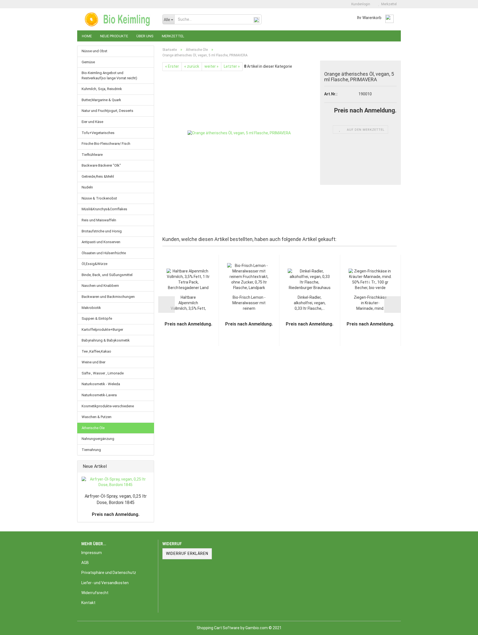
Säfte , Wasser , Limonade (103, 373)
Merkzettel (388, 4)
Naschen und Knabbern (100, 286)
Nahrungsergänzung (98, 439)
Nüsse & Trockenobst (99, 198)
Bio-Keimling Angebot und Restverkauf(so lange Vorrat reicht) (109, 75)
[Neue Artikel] (148, 466)
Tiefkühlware (92, 155)
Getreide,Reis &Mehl (98, 176)
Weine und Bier (93, 362)
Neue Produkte (114, 36)
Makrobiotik (91, 308)
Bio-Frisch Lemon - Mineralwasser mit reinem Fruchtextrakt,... (249, 303)
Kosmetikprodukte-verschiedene (108, 406)
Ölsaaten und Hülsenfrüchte (104, 253)
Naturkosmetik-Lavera (99, 395)
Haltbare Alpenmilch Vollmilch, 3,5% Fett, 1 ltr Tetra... (188, 303)
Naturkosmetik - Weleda (101, 384)
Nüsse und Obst (94, 51)
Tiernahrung (91, 450)
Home (87, 36)
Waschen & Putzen (96, 417)
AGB (85, 562)
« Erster (172, 66)
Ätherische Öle (93, 428)
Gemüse (88, 62)
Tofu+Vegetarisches (98, 133)
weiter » (211, 66)
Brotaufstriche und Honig (102, 231)
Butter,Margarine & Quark (101, 100)
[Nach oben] (462, 626)
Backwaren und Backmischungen (108, 297)
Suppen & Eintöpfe (97, 318)
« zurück (191, 66)
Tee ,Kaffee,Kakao (96, 351)
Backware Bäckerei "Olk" (101, 165)
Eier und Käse (92, 122)
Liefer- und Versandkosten (105, 583)
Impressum (91, 552)
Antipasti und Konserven (101, 242)
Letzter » (232, 66)
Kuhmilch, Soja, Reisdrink (102, 89)
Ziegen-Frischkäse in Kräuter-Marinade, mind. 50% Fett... (370, 303)
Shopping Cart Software (218, 628)
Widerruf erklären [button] (187, 553)
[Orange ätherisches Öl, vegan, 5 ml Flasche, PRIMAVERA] (239, 133)
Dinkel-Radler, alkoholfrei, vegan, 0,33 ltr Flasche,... (310, 303)
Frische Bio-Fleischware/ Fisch (106, 143)
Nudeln (87, 187)
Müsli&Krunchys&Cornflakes (104, 209)
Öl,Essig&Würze (94, 264)
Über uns (145, 36)
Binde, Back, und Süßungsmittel (107, 275)
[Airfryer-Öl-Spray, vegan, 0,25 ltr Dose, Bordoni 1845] (116, 482)
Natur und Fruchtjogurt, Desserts (107, 111)
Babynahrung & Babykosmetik (106, 340)
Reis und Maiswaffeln (99, 220)
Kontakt (88, 602)
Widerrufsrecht (94, 593)
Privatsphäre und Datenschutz (108, 572)
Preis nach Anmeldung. (115, 514)
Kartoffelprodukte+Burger (102, 329)
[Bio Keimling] (117, 19)
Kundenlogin (360, 4)
